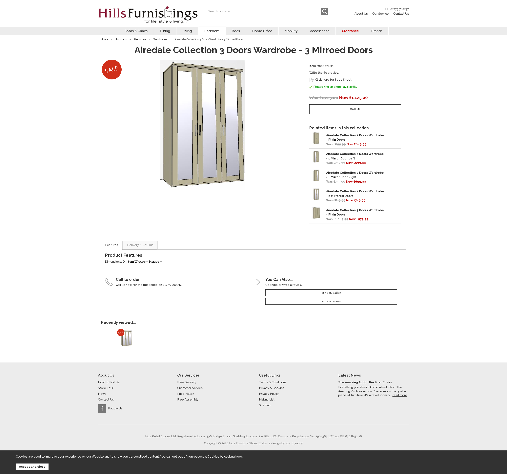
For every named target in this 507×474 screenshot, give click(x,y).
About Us (361, 13)
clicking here (233, 456)
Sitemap (265, 405)
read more (400, 395)
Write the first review (324, 72)
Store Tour (105, 388)
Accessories (319, 31)
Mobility (291, 31)
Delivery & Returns (140, 245)
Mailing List (266, 399)
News (102, 394)
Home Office (262, 31)
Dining (165, 31)
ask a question (331, 292)
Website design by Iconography (280, 443)
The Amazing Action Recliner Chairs (365, 382)
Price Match (185, 394)
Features (111, 245)
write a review (331, 301)
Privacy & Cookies (271, 388)
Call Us (355, 109)
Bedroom (211, 31)
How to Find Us (109, 382)
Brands (376, 31)
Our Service (380, 13)
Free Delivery (186, 382)
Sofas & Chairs (136, 31)
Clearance (350, 31)
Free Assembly (187, 399)
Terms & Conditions (272, 382)
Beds (236, 31)
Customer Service (190, 388)
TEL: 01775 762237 (396, 9)
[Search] (324, 11)
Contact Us (401, 13)
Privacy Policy (269, 394)
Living (187, 31)
